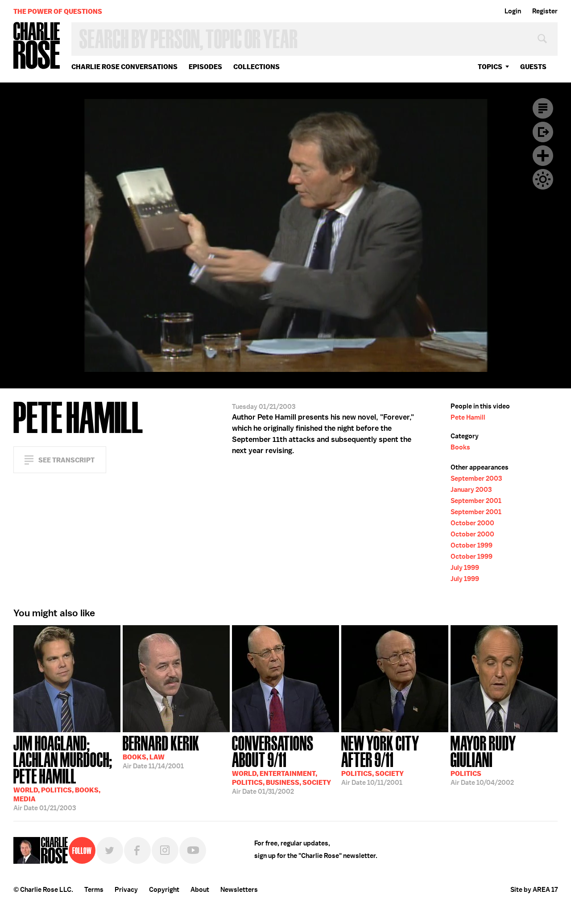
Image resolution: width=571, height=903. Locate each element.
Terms (93, 889)
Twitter (109, 850)
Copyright (164, 889)
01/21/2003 (62, 772)
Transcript (543, 108)
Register (545, 11)
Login (513, 11)
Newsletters (239, 889)
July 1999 (465, 567)
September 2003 (476, 478)
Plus (543, 155)
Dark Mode (543, 179)
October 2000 (472, 523)
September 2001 (476, 500)
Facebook (137, 850)
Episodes (205, 66)
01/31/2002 (281, 764)
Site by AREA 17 (534, 889)
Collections (256, 66)
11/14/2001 (161, 751)
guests (533, 66)
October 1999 (471, 545)
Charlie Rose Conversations (124, 66)
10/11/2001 (380, 759)
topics (490, 66)
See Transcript (66, 460)
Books (460, 447)
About (199, 889)
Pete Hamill (468, 417)
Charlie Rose (37, 46)
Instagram (165, 850)
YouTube (192, 850)
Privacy (126, 889)
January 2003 (471, 489)
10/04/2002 (483, 759)
